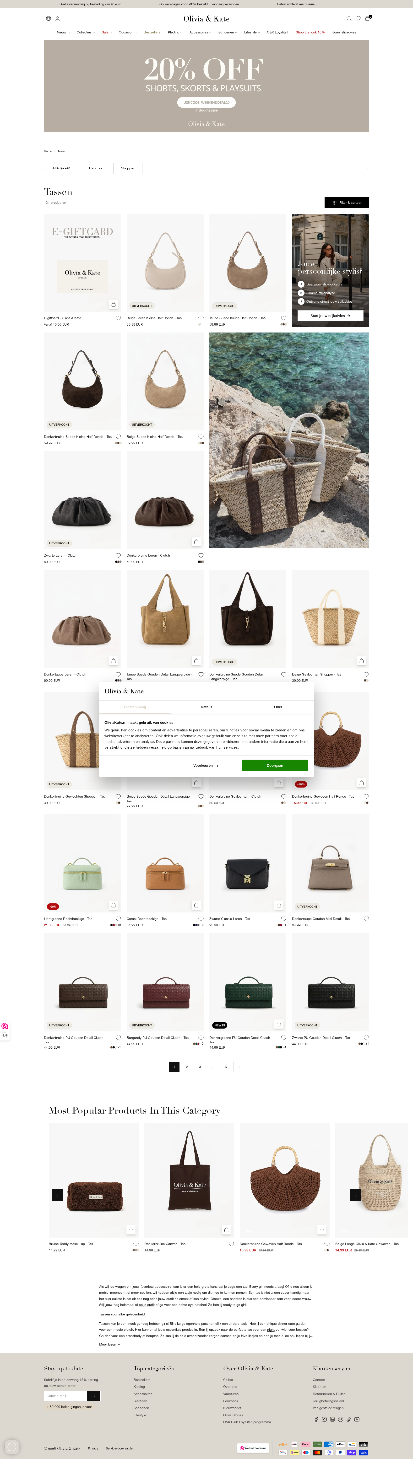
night (271, 1329)
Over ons (230, 1387)
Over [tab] (278, 707)
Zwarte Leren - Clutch (60, 555)
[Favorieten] (358, 18)
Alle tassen (61, 168)
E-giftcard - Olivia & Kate (62, 318)
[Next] (355, 1195)
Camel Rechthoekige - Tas (147, 919)
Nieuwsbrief (232, 1408)
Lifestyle (140, 1415)
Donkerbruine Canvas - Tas (164, 1244)
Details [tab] (206, 707)
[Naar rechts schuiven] (363, 168)
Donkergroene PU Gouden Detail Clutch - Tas (240, 1040)
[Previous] (57, 1195)
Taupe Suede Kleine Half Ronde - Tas (237, 318)
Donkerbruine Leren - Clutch (148, 555)
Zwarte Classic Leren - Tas (229, 919)
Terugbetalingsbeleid (328, 1401)
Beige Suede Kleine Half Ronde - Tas (155, 437)
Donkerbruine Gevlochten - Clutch (235, 796)
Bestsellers (142, 1380)
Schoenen (141, 1408)
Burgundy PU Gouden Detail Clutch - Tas (158, 1038)
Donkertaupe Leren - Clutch (65, 674)
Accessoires (143, 1394)
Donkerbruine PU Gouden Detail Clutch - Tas (75, 1040)
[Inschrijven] (93, 1396)
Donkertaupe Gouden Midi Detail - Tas (321, 919)
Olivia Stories (233, 1415)
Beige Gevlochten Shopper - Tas (316, 674)
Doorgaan (275, 765)
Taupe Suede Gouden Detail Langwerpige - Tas (159, 676)
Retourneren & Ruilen (329, 1394)
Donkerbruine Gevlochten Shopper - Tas (74, 796)
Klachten (319, 1387)
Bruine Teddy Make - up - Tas (71, 1244)
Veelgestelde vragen (328, 1408)
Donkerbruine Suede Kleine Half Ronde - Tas (78, 437)
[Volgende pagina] (239, 1067)
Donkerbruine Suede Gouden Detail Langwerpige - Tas (236, 676)
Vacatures (231, 1394)
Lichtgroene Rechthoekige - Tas (68, 919)
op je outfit (147, 1305)
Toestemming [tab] (134, 707)
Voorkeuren (203, 765)
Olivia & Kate (68, 1448)
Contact (319, 1380)
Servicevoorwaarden (120, 1448)
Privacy (93, 1448)
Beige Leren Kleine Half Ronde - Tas (154, 318)
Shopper (128, 168)
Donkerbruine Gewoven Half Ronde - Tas (323, 796)
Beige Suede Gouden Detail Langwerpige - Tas (159, 798)
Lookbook (230, 1401)
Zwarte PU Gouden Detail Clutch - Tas (321, 1038)
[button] (349, 18)
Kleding (139, 1387)
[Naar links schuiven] (49, 168)
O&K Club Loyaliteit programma (247, 1422)
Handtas (95, 168)
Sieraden (140, 1401)
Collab (228, 1380)
